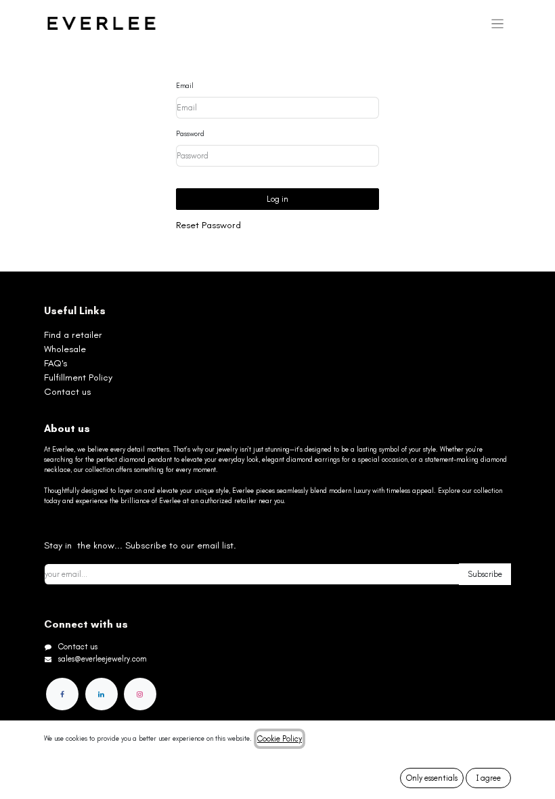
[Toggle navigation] (498, 23)
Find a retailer (73, 335)
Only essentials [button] (432, 778)
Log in (277, 199)
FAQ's (55, 363)
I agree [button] (488, 778)
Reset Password (208, 225)
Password (190, 134)
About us (67, 429)
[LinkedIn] (101, 694)
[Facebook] (62, 694)
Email (185, 86)
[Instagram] (140, 694)
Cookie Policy (279, 738)
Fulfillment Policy (78, 377)
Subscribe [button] (485, 574)
